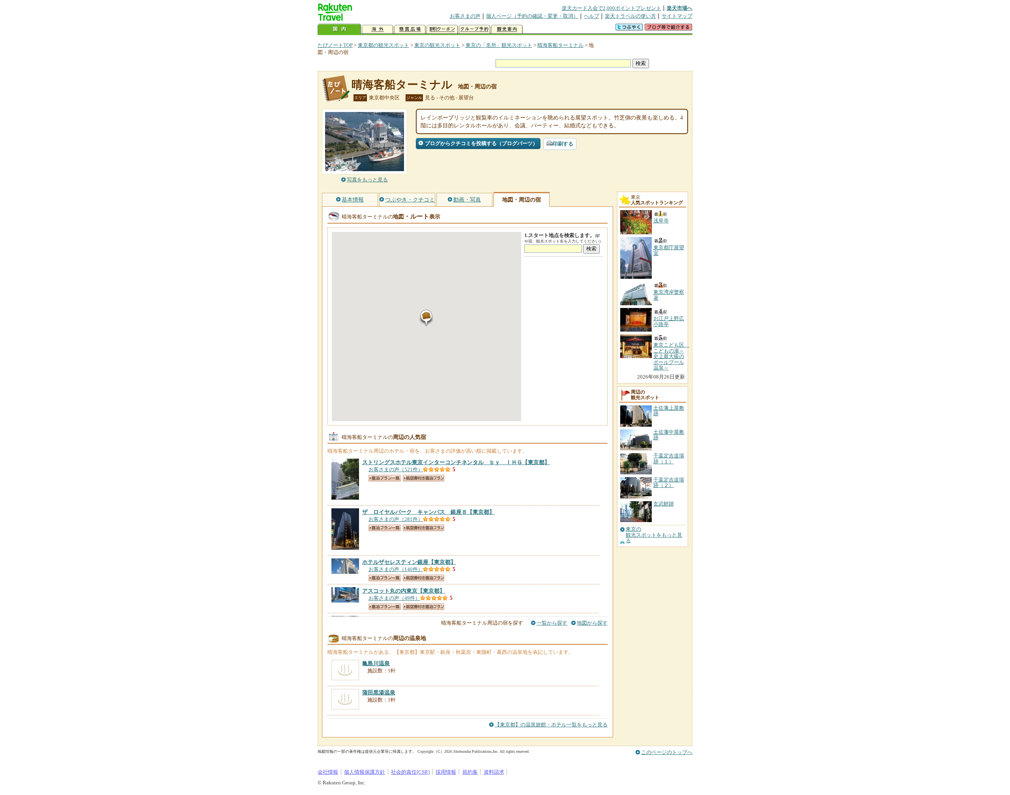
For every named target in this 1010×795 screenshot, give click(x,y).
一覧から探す (552, 623)
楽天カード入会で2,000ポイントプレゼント (611, 8)
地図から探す (592, 623)
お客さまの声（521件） (395, 469)
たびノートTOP (335, 45)
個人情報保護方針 (364, 772)
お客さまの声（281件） (395, 519)
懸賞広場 (410, 29)
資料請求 (494, 772)
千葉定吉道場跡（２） (668, 482)
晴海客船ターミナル (560, 45)
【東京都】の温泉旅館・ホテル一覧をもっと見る (551, 725)
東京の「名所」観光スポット (499, 45)
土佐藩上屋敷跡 (668, 410)
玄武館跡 (663, 504)
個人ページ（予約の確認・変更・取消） (532, 16)
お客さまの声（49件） (394, 598)
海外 (377, 29)
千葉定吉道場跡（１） (668, 458)
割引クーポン (442, 29)
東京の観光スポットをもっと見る (654, 534)
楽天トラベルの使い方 (630, 16)
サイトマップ (677, 16)
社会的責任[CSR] (410, 772)
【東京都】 (456, 462)
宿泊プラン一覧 (384, 478)
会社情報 (328, 772)
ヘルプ (591, 16)
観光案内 (507, 29)
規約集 (470, 772)
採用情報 (446, 772)
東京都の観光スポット (383, 45)
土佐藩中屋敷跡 (668, 434)
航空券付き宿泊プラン (423, 478)
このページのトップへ (666, 752)
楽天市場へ (679, 8)
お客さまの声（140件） (395, 569)
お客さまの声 (465, 16)
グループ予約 (474, 29)
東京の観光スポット (437, 45)
